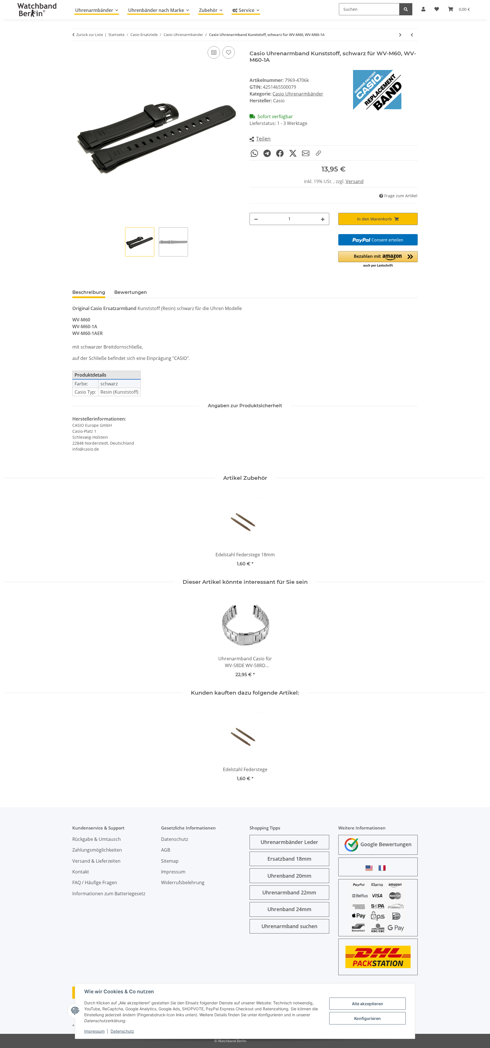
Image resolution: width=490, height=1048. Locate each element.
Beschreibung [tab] (88, 292)
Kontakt (80, 872)
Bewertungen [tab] (130, 292)
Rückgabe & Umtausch (96, 839)
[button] (260, 139)
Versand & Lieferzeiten (96, 861)
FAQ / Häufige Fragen (94, 882)
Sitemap (170, 861)
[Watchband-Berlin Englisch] (371, 867)
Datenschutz (122, 1031)
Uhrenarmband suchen (289, 926)
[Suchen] (405, 9)
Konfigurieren (367, 1018)
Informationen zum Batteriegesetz (108, 893)
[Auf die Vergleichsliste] (214, 52)
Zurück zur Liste (89, 34)
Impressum (94, 1031)
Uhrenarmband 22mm (289, 892)
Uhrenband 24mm (289, 909)
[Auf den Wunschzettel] (228, 52)
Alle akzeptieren (367, 1003)
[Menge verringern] (256, 219)
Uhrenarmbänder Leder (289, 842)
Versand (355, 181)
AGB (165, 850)
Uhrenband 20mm (289, 875)
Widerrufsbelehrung (182, 882)
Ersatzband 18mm (289, 858)
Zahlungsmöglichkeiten (97, 850)
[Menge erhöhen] (322, 219)
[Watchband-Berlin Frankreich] (384, 867)
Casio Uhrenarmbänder (298, 94)
